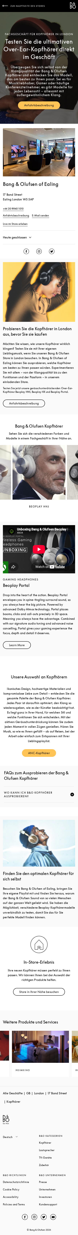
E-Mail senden (40, 215)
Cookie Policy (21, 1189)
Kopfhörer (57, 1142)
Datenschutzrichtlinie (21, 1181)
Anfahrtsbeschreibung (42, 106)
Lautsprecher (57, 1150)
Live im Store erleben (15, 223)
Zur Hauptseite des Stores (28, 6)
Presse (56, 1181)
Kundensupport (57, 1204)
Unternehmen (57, 1189)
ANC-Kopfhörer (42, 753)
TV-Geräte (57, 1157)
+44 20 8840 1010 (13, 208)
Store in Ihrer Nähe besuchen (42, 992)
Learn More (20, 646)
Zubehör (57, 1165)
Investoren (57, 1196)
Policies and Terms (21, 1204)
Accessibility (21, 1196)
